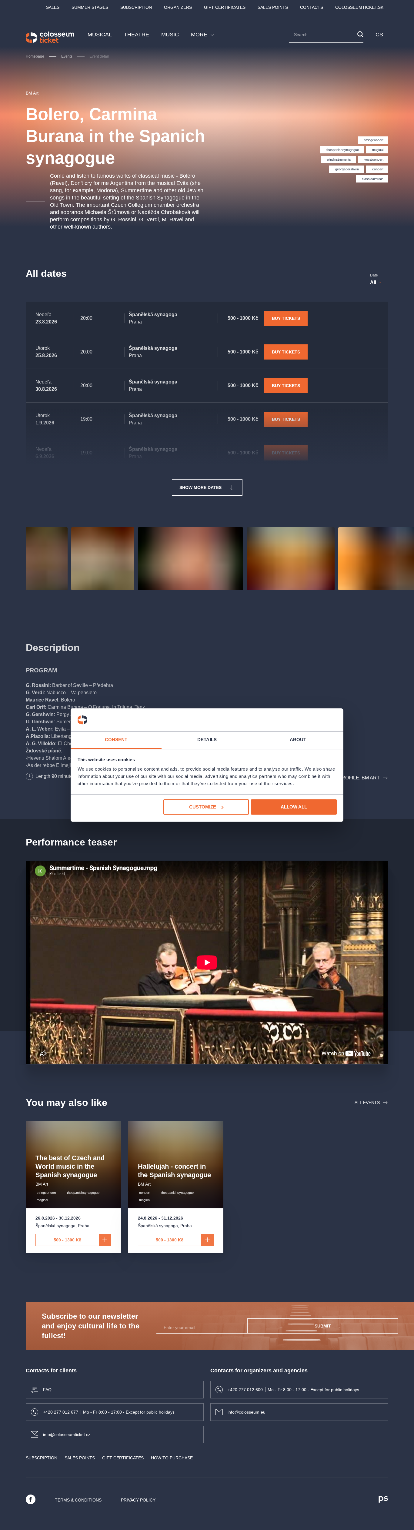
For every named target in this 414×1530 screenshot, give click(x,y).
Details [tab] (207, 739)
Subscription (136, 7)
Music (170, 35)
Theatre (136, 35)
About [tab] (298, 739)
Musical (100, 35)
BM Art (32, 93)
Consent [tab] (116, 739)
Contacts (311, 7)
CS (379, 35)
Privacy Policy (138, 1500)
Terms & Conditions (78, 1500)
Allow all (294, 806)
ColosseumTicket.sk (359, 7)
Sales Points (273, 7)
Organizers (178, 7)
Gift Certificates (224, 7)
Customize (202, 806)
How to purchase (172, 1457)
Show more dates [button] (200, 487)
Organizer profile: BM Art (344, 777)
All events (367, 1102)
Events (66, 56)
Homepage (35, 56)
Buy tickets (286, 318)
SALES (52, 7)
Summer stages (90, 7)
